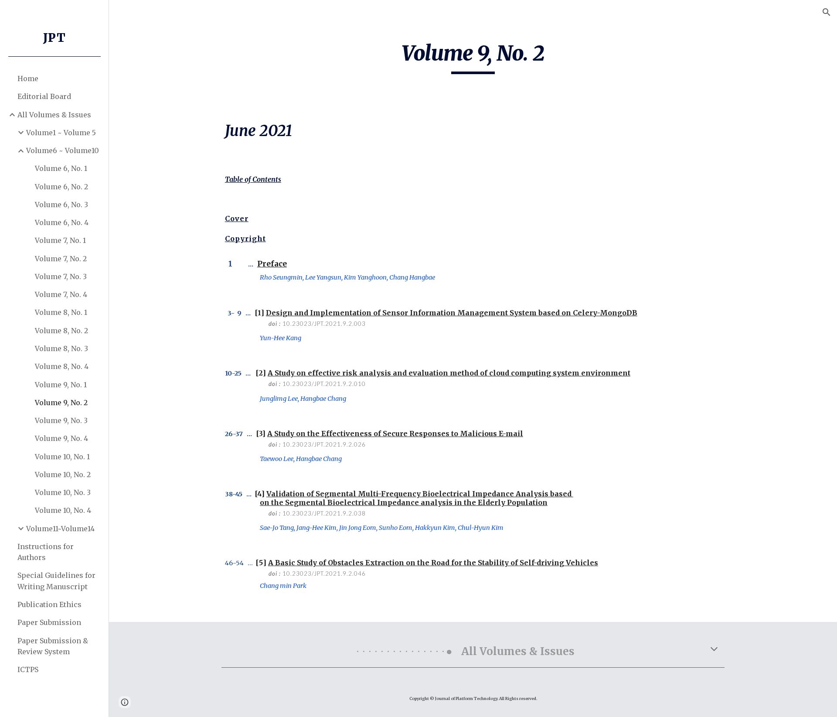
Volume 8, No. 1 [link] (61, 312)
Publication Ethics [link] (49, 604)
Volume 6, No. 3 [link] (61, 204)
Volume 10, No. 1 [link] (62, 456)
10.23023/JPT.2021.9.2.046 (324, 573)
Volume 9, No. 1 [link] (61, 384)
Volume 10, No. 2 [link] (63, 474)
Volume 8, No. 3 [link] (61, 348)
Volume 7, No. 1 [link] (60, 240)
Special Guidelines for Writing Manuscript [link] (56, 581)
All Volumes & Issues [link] (54, 114)
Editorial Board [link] (44, 96)
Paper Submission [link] (49, 622)
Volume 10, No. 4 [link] (63, 510)
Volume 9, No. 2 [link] (61, 402)
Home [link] (27, 78)
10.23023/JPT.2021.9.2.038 (324, 513)
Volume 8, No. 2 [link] (61, 330)
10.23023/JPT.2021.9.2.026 (324, 444)
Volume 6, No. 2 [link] (61, 186)
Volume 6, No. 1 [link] (61, 168)
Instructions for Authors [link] (45, 552)
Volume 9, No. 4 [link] (61, 438)
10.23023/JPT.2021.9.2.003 (324, 323)
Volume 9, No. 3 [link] (61, 420)
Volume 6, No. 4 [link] (61, 222)
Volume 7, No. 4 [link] (61, 294)
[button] (826, 12)
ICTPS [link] (27, 669)
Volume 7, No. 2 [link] (61, 258)
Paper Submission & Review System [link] (52, 646)
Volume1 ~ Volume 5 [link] (61, 132)
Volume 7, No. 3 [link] (61, 276)
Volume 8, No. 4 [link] (61, 366)
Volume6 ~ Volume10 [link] (62, 150)
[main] (473, 57)
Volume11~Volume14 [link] (60, 528)
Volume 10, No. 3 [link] (63, 492)
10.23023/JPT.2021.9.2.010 (324, 383)
